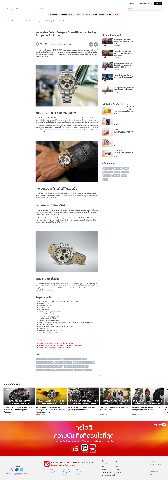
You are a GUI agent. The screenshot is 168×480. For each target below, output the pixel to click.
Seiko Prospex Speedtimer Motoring (48, 359)
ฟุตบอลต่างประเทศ (98, 14)
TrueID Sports (108, 172)
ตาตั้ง (34, 9)
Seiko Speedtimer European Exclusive (49, 366)
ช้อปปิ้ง (104, 469)
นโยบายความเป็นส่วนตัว (156, 468)
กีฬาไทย (108, 14)
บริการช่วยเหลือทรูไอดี (108, 475)
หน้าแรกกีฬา (53, 14)
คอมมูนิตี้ (118, 472)
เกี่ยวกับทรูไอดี (153, 461)
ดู (11, 9)
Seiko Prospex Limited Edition (84, 362)
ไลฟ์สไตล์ (18, 21)
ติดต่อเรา (152, 475)
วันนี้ (7, 9)
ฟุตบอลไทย (86, 14)
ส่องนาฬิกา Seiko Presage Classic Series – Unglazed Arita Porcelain (60, 345)
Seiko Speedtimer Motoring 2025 (75, 359)
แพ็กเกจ (118, 469)
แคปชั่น (126, 168)
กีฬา (13, 21)
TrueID (11, 3)
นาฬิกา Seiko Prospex (65, 370)
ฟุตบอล (124, 176)
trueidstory (118, 168)
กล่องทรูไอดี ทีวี (142, 3)
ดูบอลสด (77, 14)
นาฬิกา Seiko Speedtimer (83, 370)
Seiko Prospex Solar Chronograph (76, 366)
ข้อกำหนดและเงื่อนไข (155, 464)
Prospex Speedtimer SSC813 (46, 370)
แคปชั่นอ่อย (125, 172)
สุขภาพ (105, 179)
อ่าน (24, 9)
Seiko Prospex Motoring (44, 362)
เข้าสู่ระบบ (158, 4)
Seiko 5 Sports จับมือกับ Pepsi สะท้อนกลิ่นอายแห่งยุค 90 (56, 343)
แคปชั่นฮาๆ (116, 176)
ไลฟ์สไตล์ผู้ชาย (107, 168)
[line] (12, 470)
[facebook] (17, 470)
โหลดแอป (131, 3)
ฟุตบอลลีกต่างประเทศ (66, 14)
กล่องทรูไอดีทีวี (106, 472)
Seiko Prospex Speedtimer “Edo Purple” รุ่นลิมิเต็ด (54, 347)
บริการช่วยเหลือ (154, 471)
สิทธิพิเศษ (17, 9)
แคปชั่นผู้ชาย (107, 176)
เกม (29, 9)
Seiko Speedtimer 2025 (63, 362)
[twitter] (22, 470)
